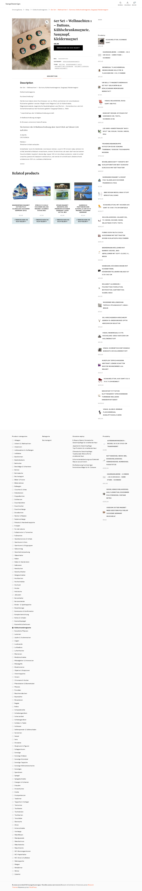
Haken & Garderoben (21, 562)
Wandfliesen (18, 835)
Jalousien (17, 595)
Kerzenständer (19, 601)
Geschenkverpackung (22, 552)
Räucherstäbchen (20, 693)
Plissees (17, 687)
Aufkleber (17, 453)
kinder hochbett (61, 68)
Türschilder (18, 818)
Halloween (18, 565)
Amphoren (18, 447)
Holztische (18, 591)
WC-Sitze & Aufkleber (22, 858)
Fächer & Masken (20, 516)
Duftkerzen (18, 499)
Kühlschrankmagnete (71, 61)
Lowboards (18, 644)
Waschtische (19, 848)
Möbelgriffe (18, 664)
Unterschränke (19, 828)
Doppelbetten (19, 496)
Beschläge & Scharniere (22, 467)
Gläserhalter (18, 555)
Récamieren (18, 700)
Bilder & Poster (19, 480)
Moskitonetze (19, 667)
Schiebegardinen (20, 720)
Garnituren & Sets (20, 542)
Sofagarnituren (19, 749)
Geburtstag (18, 549)
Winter (16, 871)
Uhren (16, 825)
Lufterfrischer (19, 651)
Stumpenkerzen (20, 795)
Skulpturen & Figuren (21, 746)
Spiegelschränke (20, 779)
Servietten (18, 733)
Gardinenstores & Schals (23, 539)
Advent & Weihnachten (22, 444)
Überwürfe (18, 822)
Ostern (16, 677)
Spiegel (17, 776)
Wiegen (17, 864)
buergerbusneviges (13, 4)
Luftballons (18, 647)
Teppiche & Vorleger (21, 802)
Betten (16, 470)
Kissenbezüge (19, 608)
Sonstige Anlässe (20, 756)
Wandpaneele (19, 838)
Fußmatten (18, 536)
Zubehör (17, 874)
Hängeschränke (19, 575)
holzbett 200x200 (81, 66)
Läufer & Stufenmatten (22, 638)
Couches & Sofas (20, 490)
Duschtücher (19, 506)
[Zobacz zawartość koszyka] (134, 3)
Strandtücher (19, 789)
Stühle (16, 792)
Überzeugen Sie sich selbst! (68, 48)
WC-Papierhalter (20, 854)
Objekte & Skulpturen (22, 670)
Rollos (16, 707)
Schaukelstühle (19, 710)
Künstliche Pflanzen (21, 631)
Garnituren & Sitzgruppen (23, 545)
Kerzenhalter (18, 598)
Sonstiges (17, 769)
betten (62, 64)
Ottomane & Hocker (21, 680)
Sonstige (17, 753)
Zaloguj (127, 5)
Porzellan (17, 690)
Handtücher (18, 568)
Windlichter (18, 868)
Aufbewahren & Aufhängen (24, 450)
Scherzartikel (19, 716)
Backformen (18, 457)
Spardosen (18, 772)
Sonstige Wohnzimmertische (24, 766)
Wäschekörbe (19, 845)
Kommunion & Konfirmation (24, 611)
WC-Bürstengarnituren (22, 851)
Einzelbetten (18, 513)
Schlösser (17, 726)
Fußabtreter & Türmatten (23, 532)
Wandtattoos (19, 841)
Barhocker (18, 463)
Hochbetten (18, 578)
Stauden (17, 785)
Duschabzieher (19, 503)
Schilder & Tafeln (20, 723)
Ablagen (17, 440)
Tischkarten (18, 815)
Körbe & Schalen (20, 618)
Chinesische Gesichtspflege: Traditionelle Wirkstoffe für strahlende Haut (82, 453)
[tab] (52, 76)
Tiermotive (18, 805)
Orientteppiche (19, 674)
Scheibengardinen (20, 713)
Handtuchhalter (20, 572)
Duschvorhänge (20, 509)
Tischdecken (18, 812)
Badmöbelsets (19, 460)
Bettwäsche (18, 473)
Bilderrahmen (19, 483)
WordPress (33, 887)
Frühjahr (17, 526)
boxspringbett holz (74, 64)
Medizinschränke (20, 657)
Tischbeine (18, 808)
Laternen (17, 634)
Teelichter (18, 799)
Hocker (16, 588)
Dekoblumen (18, 493)
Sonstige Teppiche (21, 762)
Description (52, 76)
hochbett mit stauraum (64, 66)
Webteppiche (19, 861)
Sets (16, 739)
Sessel (16, 736)
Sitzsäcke (17, 743)
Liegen (16, 641)
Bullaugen (17, 486)
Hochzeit (17, 585)
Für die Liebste (19, 529)
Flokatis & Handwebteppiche (24, 522)
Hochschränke (19, 582)
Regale (16, 703)
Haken (16, 559)
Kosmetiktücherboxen (22, 624)
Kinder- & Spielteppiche (22, 605)
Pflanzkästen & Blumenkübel (24, 684)
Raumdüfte (18, 697)
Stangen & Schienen (21, 782)
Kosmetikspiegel (20, 621)
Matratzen (18, 654)
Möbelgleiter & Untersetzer (24, 661)
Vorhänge (17, 831)
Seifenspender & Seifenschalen (25, 730)
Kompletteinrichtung (21, 614)
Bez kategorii (19, 476)
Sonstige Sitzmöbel (21, 759)
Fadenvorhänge (19, 519)
